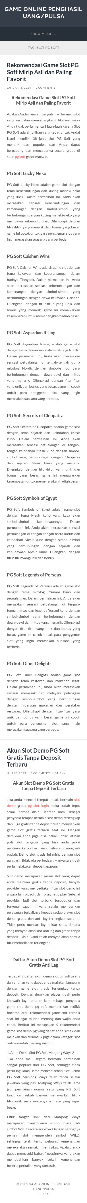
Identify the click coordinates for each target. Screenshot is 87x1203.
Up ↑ (45, 1194)
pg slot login (38, 805)
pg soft (20, 156)
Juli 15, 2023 (16, 773)
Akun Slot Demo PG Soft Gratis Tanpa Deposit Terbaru (38, 757)
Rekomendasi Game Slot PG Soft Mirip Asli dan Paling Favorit (43, 71)
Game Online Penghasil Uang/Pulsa (43, 12)
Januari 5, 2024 (19, 87)
